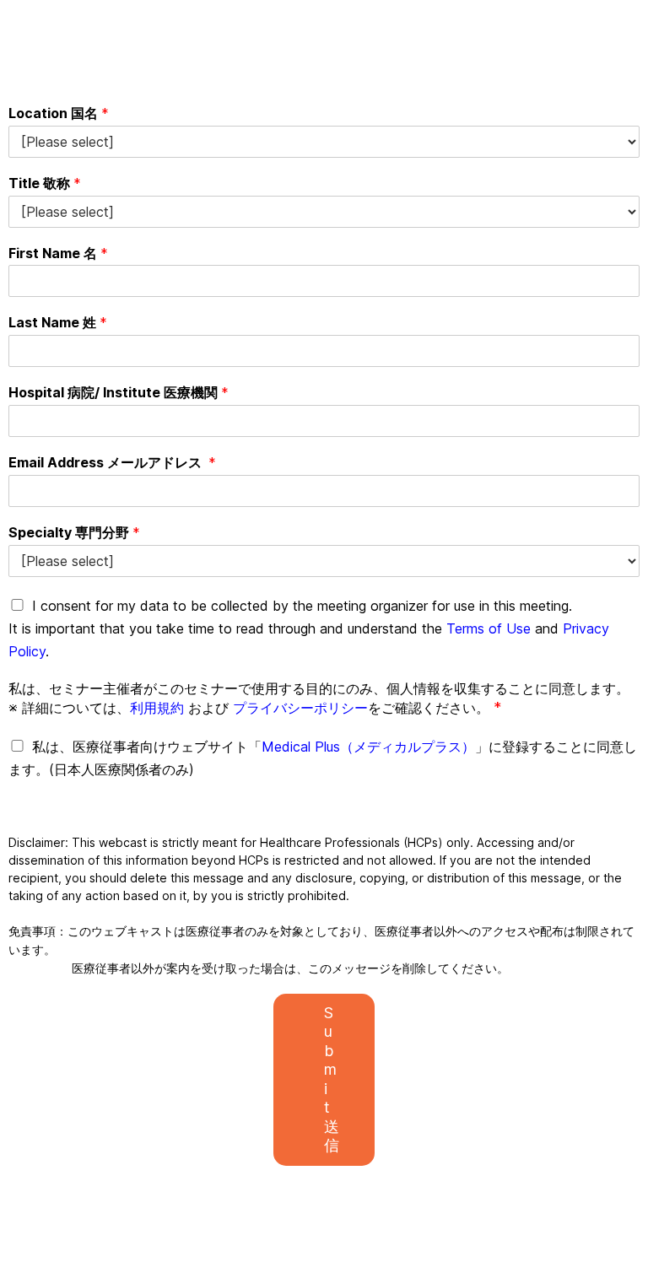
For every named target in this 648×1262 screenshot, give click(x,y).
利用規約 (157, 707)
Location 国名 (58, 113)
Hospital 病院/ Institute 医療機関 (118, 392)
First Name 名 (58, 253)
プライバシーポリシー (300, 707)
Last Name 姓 (57, 322)
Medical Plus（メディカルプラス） (368, 746)
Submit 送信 (331, 1079)
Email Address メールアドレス (112, 462)
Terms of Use (488, 628)
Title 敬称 (44, 183)
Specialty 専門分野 (74, 532)
